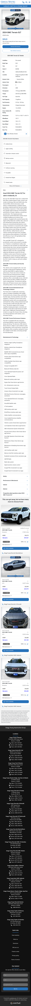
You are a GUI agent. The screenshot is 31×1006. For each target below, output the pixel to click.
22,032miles (25, 685)
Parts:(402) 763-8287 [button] (16, 800)
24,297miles (25, 583)
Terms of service (15, 959)
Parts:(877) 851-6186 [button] (16, 838)
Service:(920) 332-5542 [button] (16, 757)
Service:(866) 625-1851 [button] (16, 813)
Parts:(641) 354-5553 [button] (16, 747)
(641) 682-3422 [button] (16, 916)
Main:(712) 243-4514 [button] (16, 856)
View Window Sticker (12, 133)
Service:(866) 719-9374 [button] (16, 798)
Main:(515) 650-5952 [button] (16, 809)
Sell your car (15, 947)
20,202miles (25, 634)
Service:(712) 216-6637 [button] (16, 785)
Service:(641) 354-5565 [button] (16, 745)
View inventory (15, 935)
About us (15, 939)
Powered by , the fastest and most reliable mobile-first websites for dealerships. (15, 999)
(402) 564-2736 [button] (16, 847)
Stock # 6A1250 (5, 630)
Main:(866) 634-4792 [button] (16, 834)
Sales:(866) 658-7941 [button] (16, 885)
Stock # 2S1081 (5, 579)
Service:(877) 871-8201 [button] (16, 860)
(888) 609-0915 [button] (16, 907)
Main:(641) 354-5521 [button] (16, 743)
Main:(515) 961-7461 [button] (16, 883)
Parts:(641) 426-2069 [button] (16, 875)
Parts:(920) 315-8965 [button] (16, 759)
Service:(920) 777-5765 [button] (16, 898)
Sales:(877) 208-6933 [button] (16, 858)
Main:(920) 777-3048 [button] (16, 896)
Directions (15, 943)
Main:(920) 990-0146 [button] (16, 755)
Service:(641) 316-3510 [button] (16, 873)
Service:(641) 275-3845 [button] (16, 772)
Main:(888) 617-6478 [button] (16, 796)
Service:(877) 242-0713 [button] (16, 887)
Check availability (9, 548)
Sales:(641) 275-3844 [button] (16, 770)
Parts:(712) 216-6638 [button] (16, 787)
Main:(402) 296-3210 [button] (16, 821)
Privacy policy (15, 955)
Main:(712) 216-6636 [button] (16, 783)
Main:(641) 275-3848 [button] (16, 768)
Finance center (15, 951)
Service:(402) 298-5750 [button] (16, 825)
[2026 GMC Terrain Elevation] (15, 669)
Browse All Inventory (15, 46)
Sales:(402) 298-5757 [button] (16, 823)
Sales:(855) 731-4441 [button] (16, 811)
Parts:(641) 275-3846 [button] (16, 774)
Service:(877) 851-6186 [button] (16, 836)
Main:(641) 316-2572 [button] (16, 871)
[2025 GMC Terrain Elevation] (15, 515)
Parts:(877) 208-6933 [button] (16, 862)
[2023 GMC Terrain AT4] (15, 566)
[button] (23, 2)
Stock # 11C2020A (6, 528)
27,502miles (25, 532)
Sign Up (15, 988)
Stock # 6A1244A (6, 681)
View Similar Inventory (15, 50)
